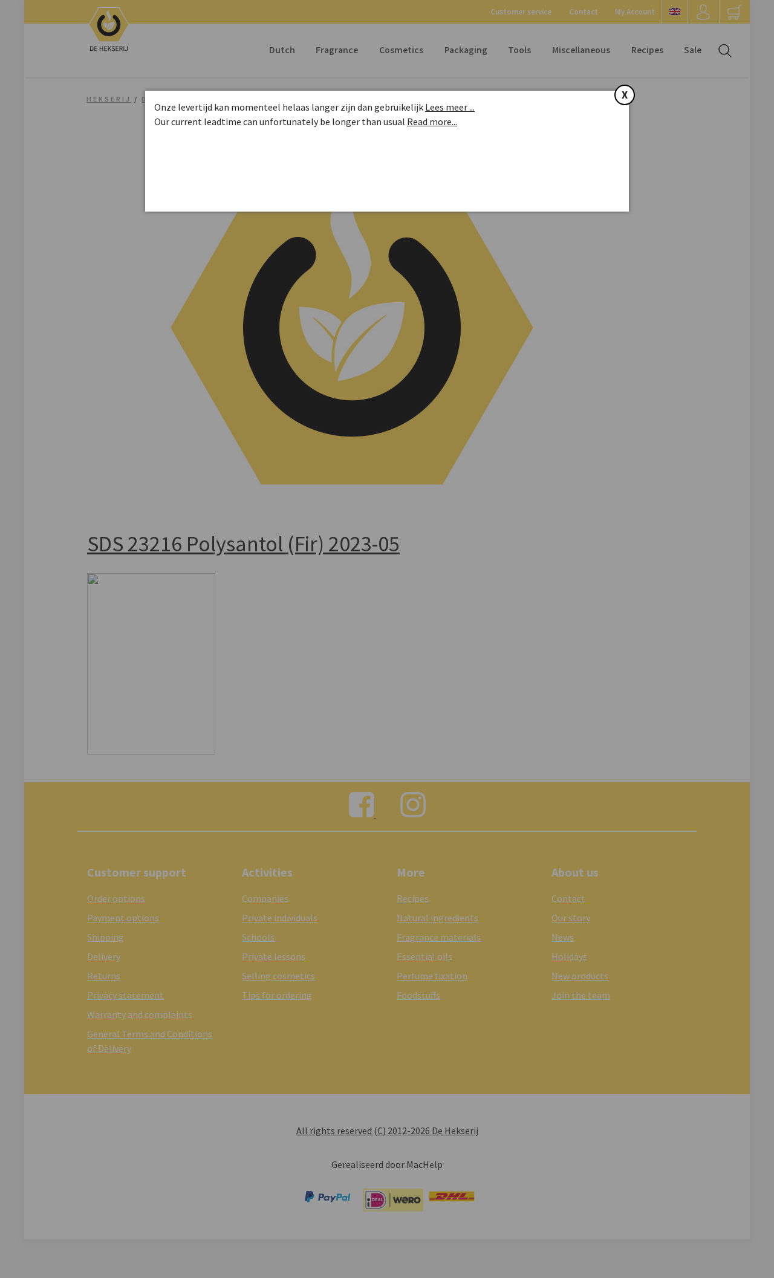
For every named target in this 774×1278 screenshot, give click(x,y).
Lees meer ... (450, 107)
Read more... (432, 121)
